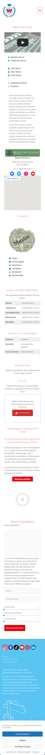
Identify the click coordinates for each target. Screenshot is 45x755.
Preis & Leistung (10, 619)
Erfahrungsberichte (10, 662)
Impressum (35, 752)
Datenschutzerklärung (24, 752)
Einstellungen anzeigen (22, 747)
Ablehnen (22, 740)
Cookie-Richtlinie (11, 752)
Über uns (6, 656)
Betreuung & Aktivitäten (12, 613)
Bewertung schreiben (23, 479)
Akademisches (9, 607)
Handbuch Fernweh (10, 659)
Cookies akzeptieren (22, 734)
